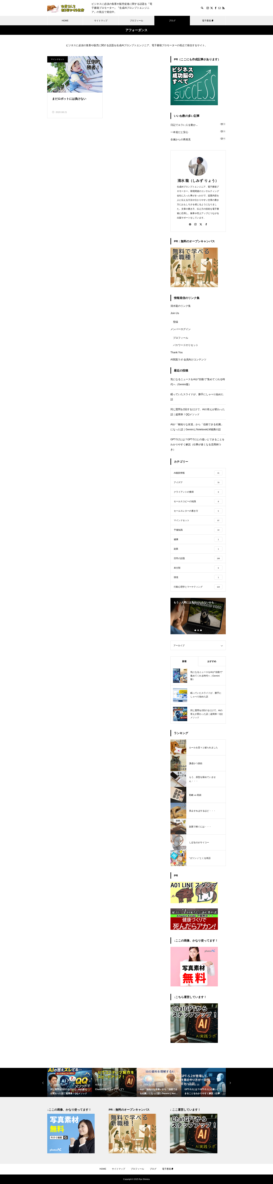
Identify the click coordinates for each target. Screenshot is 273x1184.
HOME (65, 20)
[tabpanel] (198, 616)
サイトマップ (100, 20)
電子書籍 (206, 20)
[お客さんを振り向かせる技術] (66, 8)
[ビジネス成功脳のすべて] (194, 104)
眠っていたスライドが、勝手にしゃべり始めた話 (197, 397)
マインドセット (57, 59)
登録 (175, 322)
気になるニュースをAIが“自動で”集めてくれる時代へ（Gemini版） (197, 382)
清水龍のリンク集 (180, 306)
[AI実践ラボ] (194, 1042)
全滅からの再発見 (180, 139)
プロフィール (136, 20)
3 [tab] (201, 630)
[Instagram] (207, 7)
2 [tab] (198, 630)
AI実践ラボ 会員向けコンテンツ (188, 359)
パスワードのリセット (185, 345)
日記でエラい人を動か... (184, 125)
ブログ (172, 20)
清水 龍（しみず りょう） (198, 181)
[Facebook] (215, 7)
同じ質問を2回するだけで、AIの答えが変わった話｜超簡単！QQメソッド (197, 412)
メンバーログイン (180, 329)
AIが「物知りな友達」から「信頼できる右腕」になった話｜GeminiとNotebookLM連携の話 (196, 427)
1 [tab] (195, 630)
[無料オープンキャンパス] (194, 286)
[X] (211, 7)
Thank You (176, 352)
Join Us (174, 313)
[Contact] (219, 7)
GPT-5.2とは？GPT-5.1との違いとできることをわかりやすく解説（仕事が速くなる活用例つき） (197, 444)
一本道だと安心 (179, 132)
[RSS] (223, 7)
